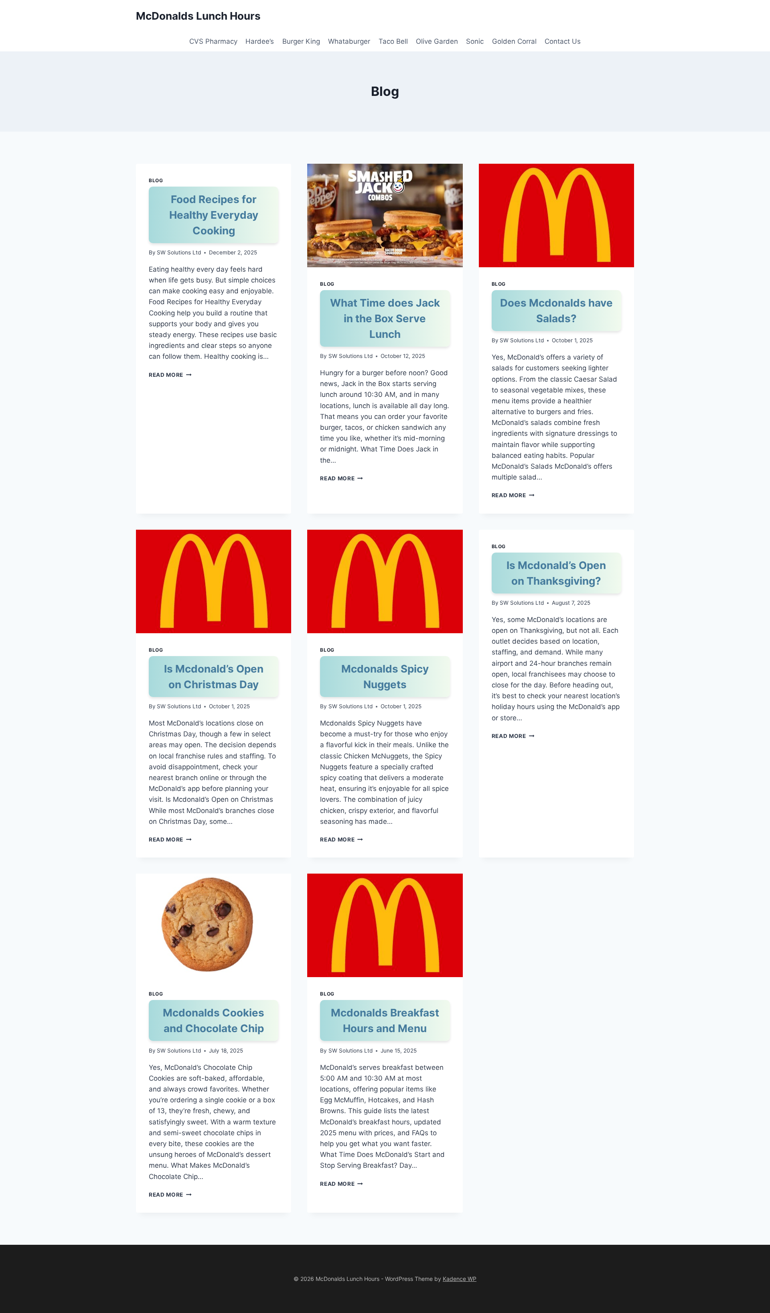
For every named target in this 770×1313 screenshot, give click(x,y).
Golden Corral (514, 41)
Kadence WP (459, 1278)
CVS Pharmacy (213, 41)
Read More (170, 375)
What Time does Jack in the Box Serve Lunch (385, 318)
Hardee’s (259, 41)
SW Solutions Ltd (179, 252)
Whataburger (349, 41)
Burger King (301, 41)
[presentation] (384, 215)
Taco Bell (393, 41)
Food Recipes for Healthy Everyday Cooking (213, 215)
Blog (156, 180)
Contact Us (563, 41)
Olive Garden (437, 41)
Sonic (475, 41)
